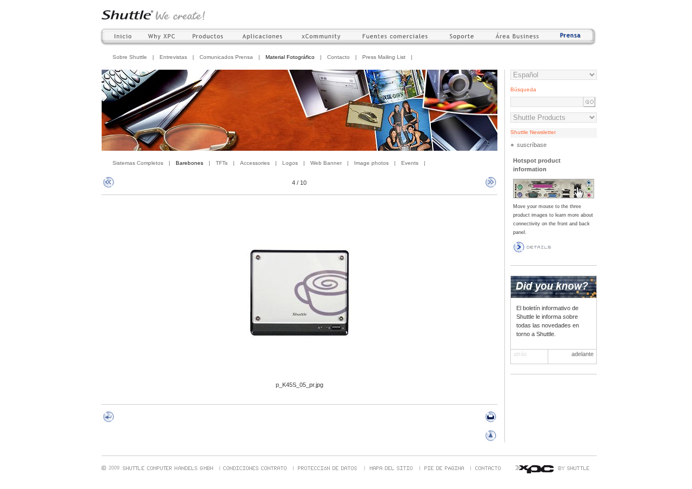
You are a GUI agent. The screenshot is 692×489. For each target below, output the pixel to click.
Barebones (189, 163)
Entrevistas (173, 57)
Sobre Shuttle (129, 57)
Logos (290, 163)
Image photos (371, 163)
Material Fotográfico (290, 57)
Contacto (338, 57)
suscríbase (532, 145)
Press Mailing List (383, 57)
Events (409, 163)
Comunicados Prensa (226, 57)
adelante (582, 354)
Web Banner (326, 163)
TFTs (222, 163)
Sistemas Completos (137, 163)
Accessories (255, 163)
